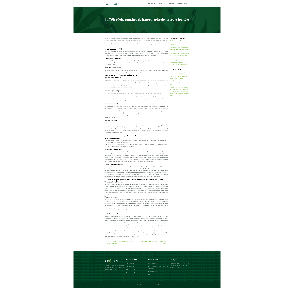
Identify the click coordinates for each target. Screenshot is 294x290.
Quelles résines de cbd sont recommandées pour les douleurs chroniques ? (178, 42)
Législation (151, 3)
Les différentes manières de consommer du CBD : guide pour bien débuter (179, 82)
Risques (179, 3)
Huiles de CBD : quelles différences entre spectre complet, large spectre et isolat (179, 49)
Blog (185, 3)
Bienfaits (172, 3)
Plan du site (147, 289)
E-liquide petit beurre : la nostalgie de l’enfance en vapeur (153, 242)
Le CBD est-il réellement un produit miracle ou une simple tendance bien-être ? (179, 93)
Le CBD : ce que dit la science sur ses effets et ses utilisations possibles (119, 242)
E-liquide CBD (162, 3)
